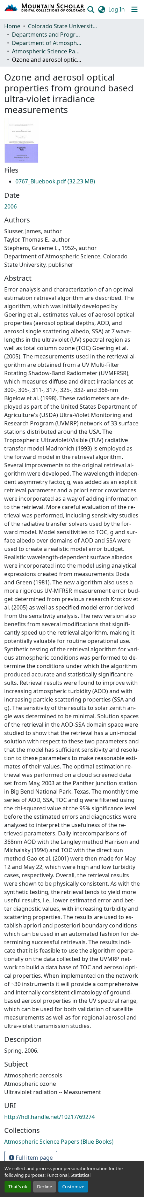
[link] (55, 181)
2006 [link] (10, 206)
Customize (73, 1186)
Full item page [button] (33, 1157)
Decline (44, 1186)
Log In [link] (116, 9)
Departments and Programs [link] (47, 34)
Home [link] (12, 26)
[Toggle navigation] (134, 9)
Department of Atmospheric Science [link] (47, 43)
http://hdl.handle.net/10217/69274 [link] (49, 1117)
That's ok (17, 1186)
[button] (45, 9)
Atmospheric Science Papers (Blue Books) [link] (47, 51)
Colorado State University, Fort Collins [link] (63, 26)
